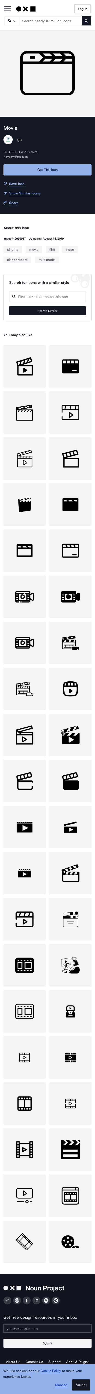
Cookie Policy (51, 1371)
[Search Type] (11, 20)
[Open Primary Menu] (7, 9)
